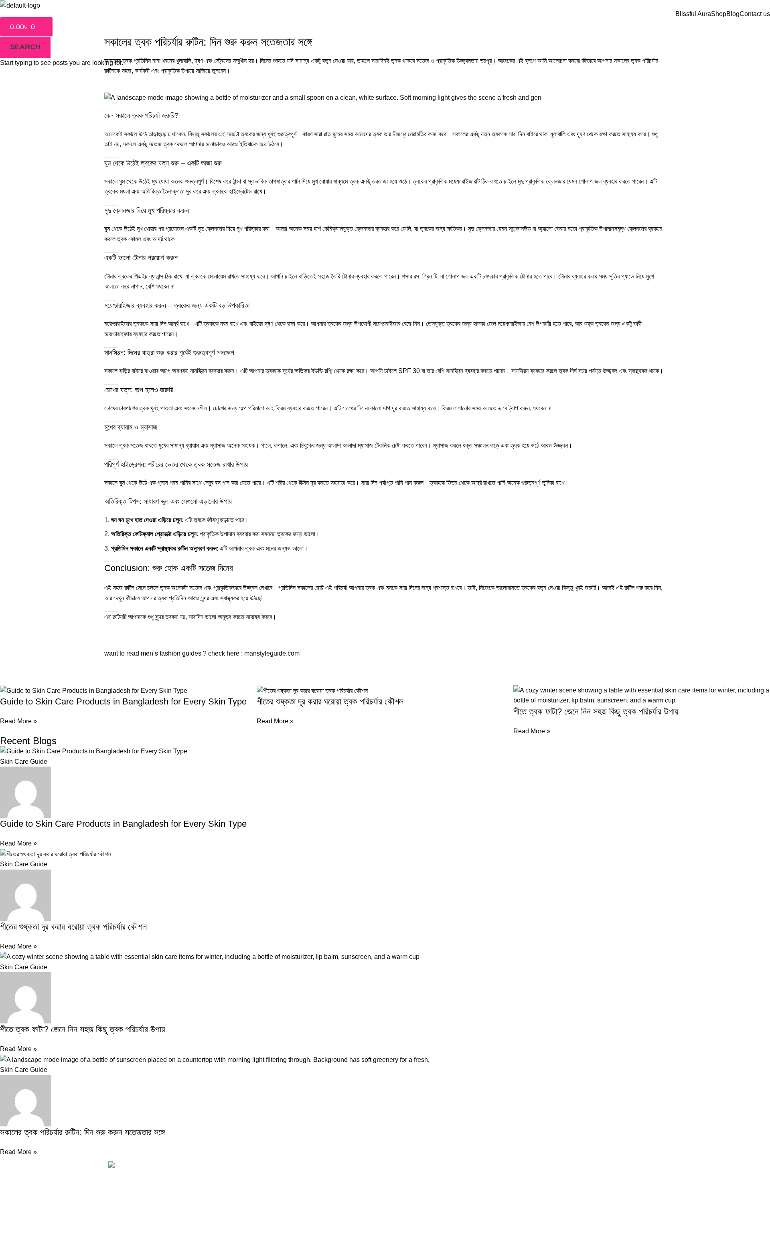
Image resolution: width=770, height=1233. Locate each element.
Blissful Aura (693, 14)
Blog (733, 14)
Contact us (755, 14)
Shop (718, 14)
